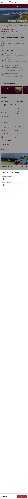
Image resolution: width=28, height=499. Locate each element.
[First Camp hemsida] (14, 2)
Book (22, 496)
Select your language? (7, 182)
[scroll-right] (27, 310)
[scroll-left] (1, 310)
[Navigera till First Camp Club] (2, 2)
